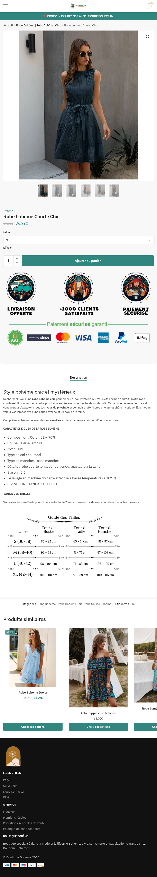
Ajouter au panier (88, 261)
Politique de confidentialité (21, 829)
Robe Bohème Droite (33, 692)
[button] (147, 36)
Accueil (8, 25)
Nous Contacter (14, 791)
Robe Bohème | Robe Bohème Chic (38, 25)
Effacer (7, 247)
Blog (6, 797)
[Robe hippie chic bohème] (98, 668)
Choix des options (33, 727)
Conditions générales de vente (24, 823)
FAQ (6, 780)
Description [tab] (78, 377)
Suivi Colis (10, 786)
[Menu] (9, 6)
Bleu (133, 604)
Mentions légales (14, 817)
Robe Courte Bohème (97, 604)
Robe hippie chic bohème (98, 713)
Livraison (9, 812)
